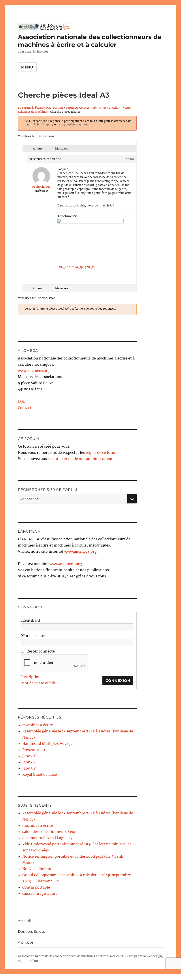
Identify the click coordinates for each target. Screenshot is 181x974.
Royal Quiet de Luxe (39, 774)
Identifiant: (31, 620)
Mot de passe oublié (38, 683)
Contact (25, 407)
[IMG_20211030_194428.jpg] (90, 241)
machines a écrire (37, 725)
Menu (27, 67)
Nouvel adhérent (37, 868)
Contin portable (36, 887)
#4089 (130, 159)
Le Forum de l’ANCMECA (34, 107)
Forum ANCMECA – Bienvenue (86, 107)
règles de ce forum (102, 452)
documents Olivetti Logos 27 (47, 838)
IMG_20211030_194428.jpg (75, 267)
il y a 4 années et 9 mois (72, 124)
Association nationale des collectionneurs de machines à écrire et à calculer (90, 40)
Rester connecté (40, 651)
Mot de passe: (33, 636)
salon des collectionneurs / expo (50, 831)
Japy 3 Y (29, 756)
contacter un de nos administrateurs (82, 458)
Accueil (24, 921)
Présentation (33, 749)
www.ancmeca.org (34, 370)
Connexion (118, 681)
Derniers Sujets (31, 931)
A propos (26, 942)
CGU (21, 401)
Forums (58, 107)
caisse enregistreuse (40, 893)
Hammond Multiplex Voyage (47, 743)
